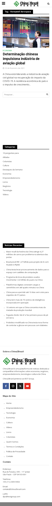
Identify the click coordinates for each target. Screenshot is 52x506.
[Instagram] (13, 386)
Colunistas (10, 437)
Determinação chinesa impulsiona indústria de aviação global (21, 58)
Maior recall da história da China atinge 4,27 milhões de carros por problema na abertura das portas (27, 254)
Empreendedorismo (15, 408)
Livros (8, 432)
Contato (9, 456)
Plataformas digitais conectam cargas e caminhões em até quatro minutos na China (25, 286)
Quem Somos (12, 442)
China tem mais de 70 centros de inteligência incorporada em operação (25, 301)
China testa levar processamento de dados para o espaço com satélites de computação (27, 271)
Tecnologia (11, 413)
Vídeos (9, 427)
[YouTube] (27, 386)
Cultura (9, 422)
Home (9, 403)
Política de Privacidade (15, 451)
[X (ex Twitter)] (20, 386)
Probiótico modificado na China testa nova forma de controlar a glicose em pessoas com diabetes (27, 324)
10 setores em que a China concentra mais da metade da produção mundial (26, 308)
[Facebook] (6, 386)
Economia (7, 51)
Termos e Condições (15, 446)
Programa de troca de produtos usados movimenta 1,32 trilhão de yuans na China (24, 278)
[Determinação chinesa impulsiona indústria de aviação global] (26, 31)
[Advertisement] (26, 121)
